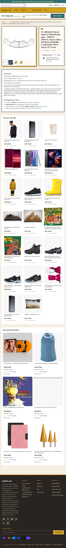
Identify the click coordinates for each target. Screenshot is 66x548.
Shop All (23, 10)
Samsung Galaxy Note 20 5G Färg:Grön (31, 169)
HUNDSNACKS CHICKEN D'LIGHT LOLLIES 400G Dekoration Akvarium (53, 228)
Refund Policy (56, 483)
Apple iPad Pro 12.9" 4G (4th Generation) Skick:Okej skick (51, 169)
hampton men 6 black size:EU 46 (32, 256)
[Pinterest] (8, 523)
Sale (45, 10)
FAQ (38, 489)
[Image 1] (5, 62)
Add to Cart (57, 16)
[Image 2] (10, 62)
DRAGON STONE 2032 (29, 227)
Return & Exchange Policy (34, 108)
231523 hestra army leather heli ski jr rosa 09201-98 (53, 286)
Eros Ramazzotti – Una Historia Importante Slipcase (16, 363)
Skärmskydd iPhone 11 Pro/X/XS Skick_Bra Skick (11, 315)
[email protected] (42, 106)
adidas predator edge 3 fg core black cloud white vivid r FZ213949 (53, 257)
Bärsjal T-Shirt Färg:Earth (51, 140)
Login (50, 5)
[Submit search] (23, 5)
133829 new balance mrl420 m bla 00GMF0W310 (32, 286)
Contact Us (40, 486)
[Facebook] (4, 519)
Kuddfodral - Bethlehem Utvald (31, 314)
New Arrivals (36, 10)
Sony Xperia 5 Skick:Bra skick (11, 169)
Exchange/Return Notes (11, 100)
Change (59, 55)
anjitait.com (6, 10)
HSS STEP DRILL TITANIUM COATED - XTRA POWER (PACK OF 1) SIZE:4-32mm (48, 452)
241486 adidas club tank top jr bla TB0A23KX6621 (46, 363)
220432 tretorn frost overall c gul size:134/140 (12, 199)
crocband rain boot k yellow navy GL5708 (52, 199)
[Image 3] (15, 62)
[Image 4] (21, 62)
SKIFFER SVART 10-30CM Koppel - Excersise (12, 228)
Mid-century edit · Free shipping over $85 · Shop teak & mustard (33, 1)
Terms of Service (56, 489)
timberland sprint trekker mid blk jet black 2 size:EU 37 (33, 199)
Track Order (40, 492)
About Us (39, 483)
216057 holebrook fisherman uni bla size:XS (12, 140)
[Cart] (62, 5)
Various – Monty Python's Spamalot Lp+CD (14, 407)
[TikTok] (16, 519)
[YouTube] (12, 519)
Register (57, 5)
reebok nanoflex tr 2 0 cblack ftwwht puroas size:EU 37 (12, 286)
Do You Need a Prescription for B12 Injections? (45, 407)
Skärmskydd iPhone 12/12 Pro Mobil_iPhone (31, 140)
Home (16, 10)
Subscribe (58, 532)
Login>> (8, 374)
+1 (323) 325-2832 (27, 492)
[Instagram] (8, 519)
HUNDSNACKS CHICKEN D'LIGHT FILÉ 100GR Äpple (12, 257)
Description (7, 74)
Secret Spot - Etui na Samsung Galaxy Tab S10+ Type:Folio (17, 451)
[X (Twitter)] (4, 523)
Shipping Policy (56, 492)
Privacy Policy (55, 486)
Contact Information (57, 495)
